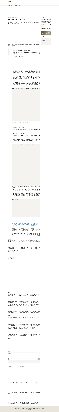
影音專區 (44, 3)
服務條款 (26, 408)
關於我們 (40, 408)
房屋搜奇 (21, 3)
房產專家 (33, 3)
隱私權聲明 (30, 408)
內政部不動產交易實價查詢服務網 (46, 38)
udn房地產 (10, 17)
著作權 (28, 408)
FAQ (18, 408)
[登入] (49, 1)
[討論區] (8, 51)
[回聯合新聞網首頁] (9, 1)
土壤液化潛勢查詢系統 (45, 43)
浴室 (19, 5)
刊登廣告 (16, 408)
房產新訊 (9, 3)
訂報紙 (37, 408)
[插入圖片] (37, 359)
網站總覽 (43, 408)
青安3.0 (9, 5)
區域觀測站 (15, 3)
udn (8, 17)
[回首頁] (11, 1)
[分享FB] (8, 47)
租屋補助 (16, 5)
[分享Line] (8, 49)
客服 (20, 408)
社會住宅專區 (44, 40)
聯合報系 (34, 408)
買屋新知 (49, 3)
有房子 (39, 3)
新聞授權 (23, 408)
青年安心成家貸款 (44, 42)
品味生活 (27, 3)
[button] (50, 1)
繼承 (12, 5)
